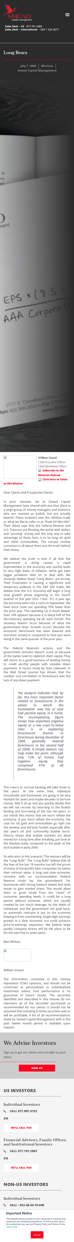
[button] (67, 14)
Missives (47, 66)
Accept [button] (37, 1234)
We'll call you (21, 1127)
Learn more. (12, 1226)
